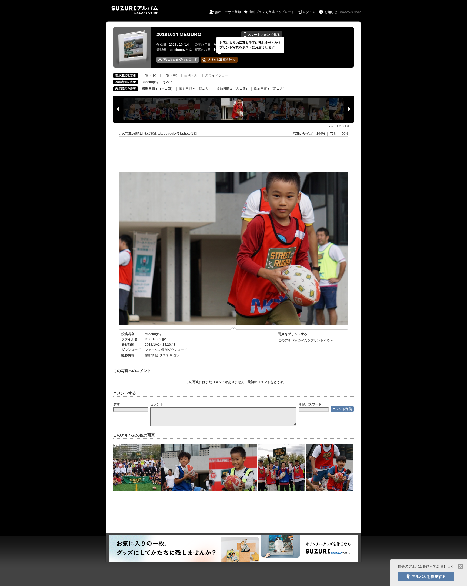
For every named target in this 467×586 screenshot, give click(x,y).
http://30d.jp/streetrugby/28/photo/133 (169, 134)
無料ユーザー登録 (228, 12)
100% (321, 134)
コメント (156, 404)
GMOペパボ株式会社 (350, 12)
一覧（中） (171, 75)
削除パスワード (310, 404)
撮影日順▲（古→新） (158, 89)
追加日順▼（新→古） (270, 89)
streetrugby (150, 82)
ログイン (309, 12)
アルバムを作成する (426, 576)
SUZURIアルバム (134, 10)
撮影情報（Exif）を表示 (162, 355)
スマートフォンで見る (261, 34)
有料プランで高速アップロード (271, 12)
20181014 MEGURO (178, 34)
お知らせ (330, 12)
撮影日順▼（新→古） (195, 89)
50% (345, 134)
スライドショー (216, 75)
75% (334, 134)
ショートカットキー (340, 125)
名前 (116, 404)
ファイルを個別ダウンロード (166, 350)
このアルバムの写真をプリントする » (305, 340)
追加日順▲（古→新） (232, 89)
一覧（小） (150, 75)
